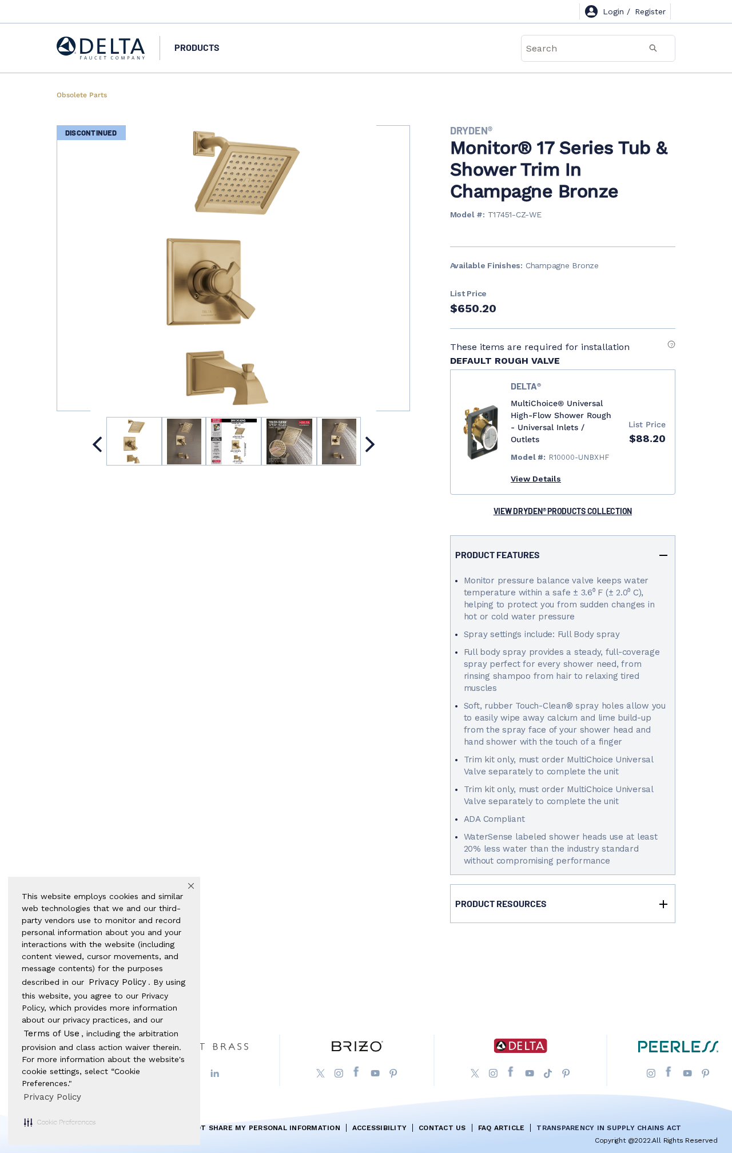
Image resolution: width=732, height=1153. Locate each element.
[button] (60, 1122)
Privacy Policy (52, 1097)
